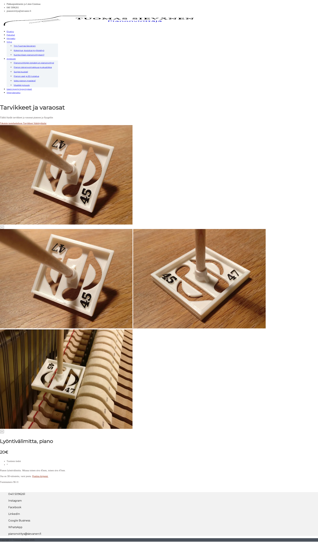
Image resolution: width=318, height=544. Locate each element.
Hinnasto (11, 38)
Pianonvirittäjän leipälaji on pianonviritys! (34, 62)
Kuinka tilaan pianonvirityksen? (29, 55)
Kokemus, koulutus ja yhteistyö (29, 50)
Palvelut (11, 35)
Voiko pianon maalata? (25, 80)
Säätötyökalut (40, 123)
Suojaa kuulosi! (21, 71)
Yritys (9, 42)
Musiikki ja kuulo (22, 85)
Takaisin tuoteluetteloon (11, 123)
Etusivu (10, 31)
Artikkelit (11, 58)
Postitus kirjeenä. (40, 476)
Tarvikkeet (28, 123)
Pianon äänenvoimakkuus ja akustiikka (33, 67)
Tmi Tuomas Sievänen (25, 46)
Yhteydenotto (13, 92)
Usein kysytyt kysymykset (19, 89)
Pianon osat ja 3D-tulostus (26, 76)
